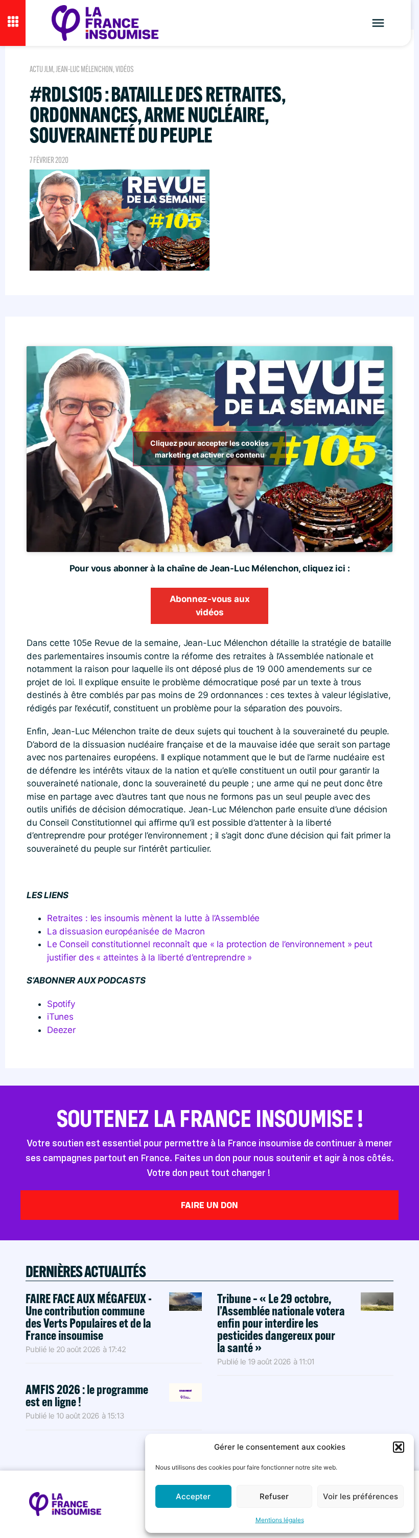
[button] (398, 1447)
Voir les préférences (360, 1496)
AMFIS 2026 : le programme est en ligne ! (87, 1395)
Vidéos (124, 69)
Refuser (274, 1496)
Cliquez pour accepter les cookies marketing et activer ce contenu (209, 449)
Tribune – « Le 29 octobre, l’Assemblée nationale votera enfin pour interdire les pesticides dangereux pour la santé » (281, 1322)
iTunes (60, 1017)
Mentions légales (279, 1520)
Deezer (61, 1030)
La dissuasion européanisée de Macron (126, 931)
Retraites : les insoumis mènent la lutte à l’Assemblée (153, 918)
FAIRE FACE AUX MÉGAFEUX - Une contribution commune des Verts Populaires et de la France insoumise (89, 1316)
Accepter (193, 1496)
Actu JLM (41, 69)
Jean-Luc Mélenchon (84, 69)
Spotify (61, 1004)
